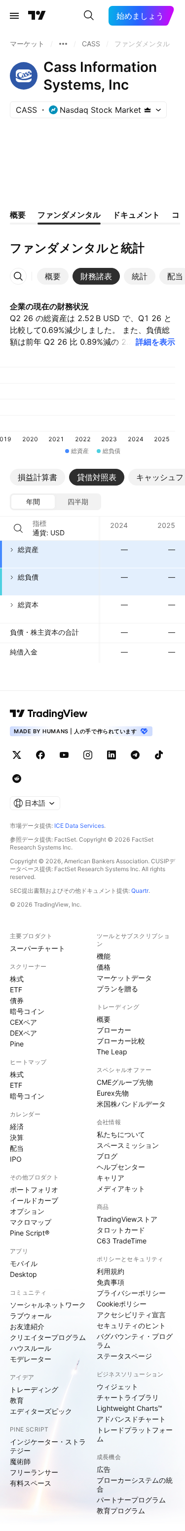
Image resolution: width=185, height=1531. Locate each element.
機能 (104, 956)
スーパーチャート (37, 948)
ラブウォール (30, 1315)
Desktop (23, 1274)
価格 (104, 967)
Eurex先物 (113, 1093)
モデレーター (30, 1359)
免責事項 (110, 1282)
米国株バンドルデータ (131, 1104)
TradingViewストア (127, 1219)
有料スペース (30, 1483)
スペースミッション (128, 1145)
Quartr (139, 890)
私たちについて (121, 1134)
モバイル (23, 1263)
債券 (17, 1000)
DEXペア (23, 1033)
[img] (147, 109)
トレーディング (34, 1389)
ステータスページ (124, 1356)
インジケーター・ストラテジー (48, 1446)
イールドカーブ (34, 1200)
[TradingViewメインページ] (49, 713)
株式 (17, 979)
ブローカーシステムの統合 (135, 1484)
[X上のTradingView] (17, 755)
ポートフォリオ (34, 1189)
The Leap (112, 1051)
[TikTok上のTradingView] (159, 755)
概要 (104, 1019)
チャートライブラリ (128, 1397)
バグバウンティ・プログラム (135, 1340)
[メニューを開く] (14, 16)
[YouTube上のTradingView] (64, 755)
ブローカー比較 (121, 1041)
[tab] (53, 276)
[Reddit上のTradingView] (17, 778)
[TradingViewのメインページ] (37, 16)
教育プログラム (121, 1510)
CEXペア (23, 1022)
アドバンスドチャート (131, 1419)
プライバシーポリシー (131, 1293)
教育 (17, 1400)
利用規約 (110, 1271)
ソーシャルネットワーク (48, 1305)
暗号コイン (27, 1011)
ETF (16, 989)
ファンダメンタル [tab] (69, 215)
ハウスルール (30, 1348)
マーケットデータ (124, 978)
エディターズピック (41, 1411)
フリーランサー (34, 1472)
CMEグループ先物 (125, 1082)
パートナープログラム (131, 1500)
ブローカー (114, 1030)
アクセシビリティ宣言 (131, 1314)
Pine (17, 1044)
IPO (16, 1159)
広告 (104, 1469)
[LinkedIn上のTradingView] (111, 755)
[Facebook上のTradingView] (40, 755)
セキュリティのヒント (131, 1325)
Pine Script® (29, 1233)
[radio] (33, 502)
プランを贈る (117, 988)
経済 (17, 1126)
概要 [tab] (18, 215)
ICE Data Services (79, 825)
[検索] (89, 16)
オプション (27, 1211)
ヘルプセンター (121, 1167)
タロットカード (121, 1230)
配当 (17, 1148)
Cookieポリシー (122, 1304)
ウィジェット (117, 1386)
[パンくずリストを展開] (63, 43)
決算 (17, 1137)
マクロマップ (30, 1222)
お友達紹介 (27, 1326)
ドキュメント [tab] (136, 215)
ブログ (107, 1156)
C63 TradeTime (122, 1241)
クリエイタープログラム (48, 1337)
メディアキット (121, 1188)
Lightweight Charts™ (129, 1408)
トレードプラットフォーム (135, 1434)
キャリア (110, 1177)
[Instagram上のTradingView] (88, 755)
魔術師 (20, 1461)
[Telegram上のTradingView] (135, 755)
